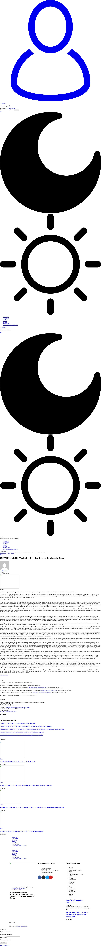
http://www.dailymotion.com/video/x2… (38, 687)
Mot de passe (3, 937)
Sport (1, 554)
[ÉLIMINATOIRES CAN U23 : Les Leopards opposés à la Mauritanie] (12, 757)
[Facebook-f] (40, 877)
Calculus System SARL (21, 926)
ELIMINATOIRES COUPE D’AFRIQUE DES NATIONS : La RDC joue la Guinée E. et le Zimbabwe (26, 726)
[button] (50, 848)
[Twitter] (47, 877)
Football (8, 707)
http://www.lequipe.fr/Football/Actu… (49, 690)
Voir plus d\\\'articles (10, 108)
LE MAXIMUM (4, 570)
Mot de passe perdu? (5, 945)
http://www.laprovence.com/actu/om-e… (42, 692)
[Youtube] (51, 877)
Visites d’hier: (44, 869)
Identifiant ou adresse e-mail (6, 934)
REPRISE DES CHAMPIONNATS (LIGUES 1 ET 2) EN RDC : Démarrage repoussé (22, 732)
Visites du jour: (44, 868)
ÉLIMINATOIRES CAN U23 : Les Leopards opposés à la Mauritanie (17, 723)
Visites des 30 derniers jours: (47, 870)
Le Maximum (3, 103)
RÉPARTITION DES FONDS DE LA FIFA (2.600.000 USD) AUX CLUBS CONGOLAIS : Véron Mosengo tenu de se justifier (32, 729)
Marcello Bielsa (14, 707)
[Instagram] (43, 877)
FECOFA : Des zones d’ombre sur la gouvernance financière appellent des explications (21, 735)
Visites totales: (44, 872)
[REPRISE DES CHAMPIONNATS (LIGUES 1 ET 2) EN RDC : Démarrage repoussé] (10, 827)
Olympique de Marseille (24, 707)
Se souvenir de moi (6, 940)
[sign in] (50, 100)
